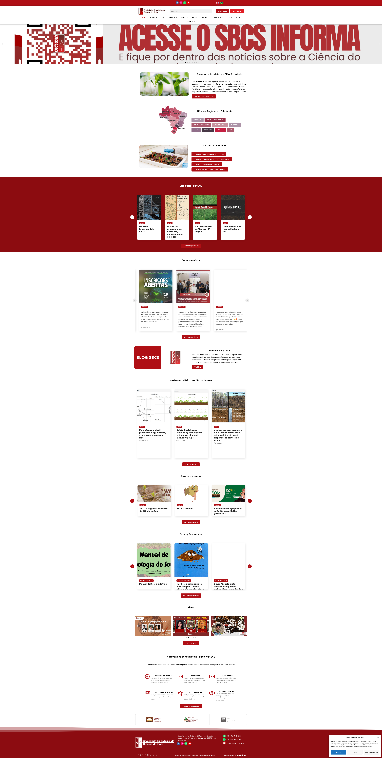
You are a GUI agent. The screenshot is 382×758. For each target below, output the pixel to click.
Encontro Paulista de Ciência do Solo (187, 509)
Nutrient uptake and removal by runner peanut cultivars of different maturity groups (189, 434)
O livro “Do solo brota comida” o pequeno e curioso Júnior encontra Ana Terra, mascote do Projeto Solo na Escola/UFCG (191, 589)
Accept (338, 752)
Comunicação (232, 18)
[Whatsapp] (184, 2)
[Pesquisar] (214, 11)
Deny (355, 752)
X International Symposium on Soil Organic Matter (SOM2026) (153, 511)
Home (144, 18)
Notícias (142, 307)
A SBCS (152, 18)
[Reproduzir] (153, 626)
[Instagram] (180, 2)
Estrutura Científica (200, 18)
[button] (378, 737)
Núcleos (217, 18)
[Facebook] (177, 2)
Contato (191, 21)
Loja (163, 18)
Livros (142, 223)
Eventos (172, 18)
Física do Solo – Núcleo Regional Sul (175, 229)
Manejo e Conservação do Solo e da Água (231, 229)
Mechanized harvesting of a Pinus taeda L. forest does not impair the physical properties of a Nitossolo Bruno (228, 435)
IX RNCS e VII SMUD (223, 508)
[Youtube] (188, 2)
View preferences (371, 752)
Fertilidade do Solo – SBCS (148, 227)
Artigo (142, 426)
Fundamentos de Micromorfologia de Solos (203, 229)
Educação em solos (146, 580)
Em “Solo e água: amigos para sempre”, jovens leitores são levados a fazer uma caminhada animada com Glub (153, 589)
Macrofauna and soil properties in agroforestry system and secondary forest (152, 434)
